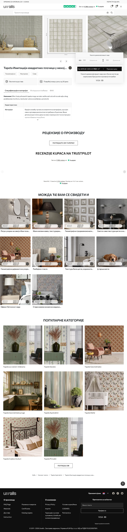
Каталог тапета (43, 475)
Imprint (48, 509)
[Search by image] (107, 12)
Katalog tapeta (27, 513)
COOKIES (65, 509)
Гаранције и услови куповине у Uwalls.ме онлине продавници (53, 515)
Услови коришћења (69, 504)
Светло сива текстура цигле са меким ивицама (111, 231)
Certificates (26, 509)
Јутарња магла (103, 269)
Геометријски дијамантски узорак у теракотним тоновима (15, 269)
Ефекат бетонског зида (10, 307)
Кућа (33, 475)
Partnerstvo (66, 513)
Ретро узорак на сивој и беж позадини (15, 231)
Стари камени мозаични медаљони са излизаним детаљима (47, 307)
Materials (7, 509)
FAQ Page (7, 504)
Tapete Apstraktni (56, 475)
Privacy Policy (50, 504)
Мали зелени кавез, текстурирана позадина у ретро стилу (47, 231)
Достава (7, 513)
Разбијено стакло (40, 269)
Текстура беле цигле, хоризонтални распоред (79, 269)
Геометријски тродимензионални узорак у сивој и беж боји (79, 231)
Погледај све (63, 466)
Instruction (8, 517)
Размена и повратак (29, 504)
